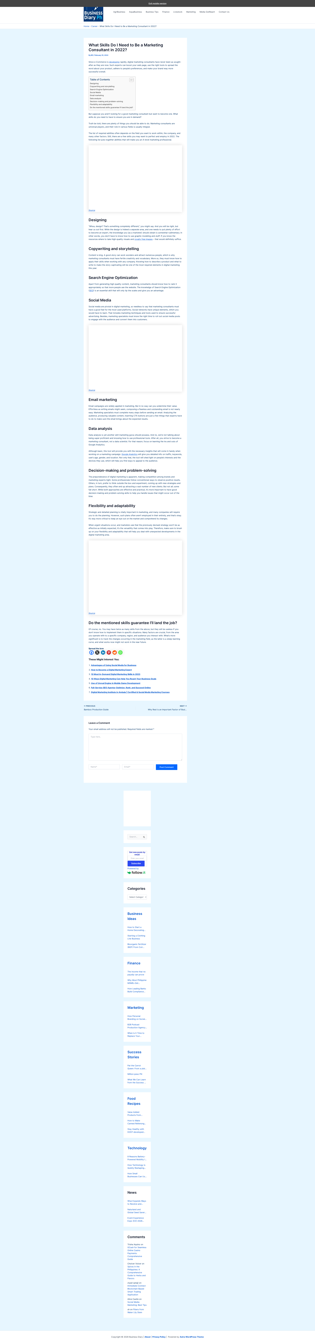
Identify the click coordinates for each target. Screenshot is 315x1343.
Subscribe (136, 863)
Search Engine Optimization (102, 89)
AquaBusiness (135, 12)
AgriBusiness (119, 12)
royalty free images (143, 239)
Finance (165, 12)
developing (114, 62)
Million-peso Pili (134, 1074)
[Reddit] (114, 652)
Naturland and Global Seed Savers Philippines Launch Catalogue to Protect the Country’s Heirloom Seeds (136, 1211)
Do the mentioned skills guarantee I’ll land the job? (111, 107)
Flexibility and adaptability (101, 104)
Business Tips (152, 12)
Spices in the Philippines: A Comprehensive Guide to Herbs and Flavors (136, 1272)
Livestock (177, 12)
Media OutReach (207, 12)
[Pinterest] (108, 652)
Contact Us (224, 12)
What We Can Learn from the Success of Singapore (136, 1081)
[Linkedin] (103, 652)
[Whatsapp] (120, 652)
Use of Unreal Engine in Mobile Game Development (115, 683)
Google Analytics (129, 454)
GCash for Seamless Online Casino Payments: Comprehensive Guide (136, 1253)
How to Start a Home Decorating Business (135, 929)
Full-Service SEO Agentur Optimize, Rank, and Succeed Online (121, 687)
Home (86, 26)
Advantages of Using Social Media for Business (113, 665)
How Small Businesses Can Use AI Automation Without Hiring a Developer (136, 1175)
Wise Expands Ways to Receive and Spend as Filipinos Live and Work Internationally (136, 1202)
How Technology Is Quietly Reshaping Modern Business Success (136, 1166)
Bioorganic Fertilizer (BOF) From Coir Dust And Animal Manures (136, 946)
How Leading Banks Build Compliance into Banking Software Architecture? (136, 990)
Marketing (191, 12)
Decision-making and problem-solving (106, 101)
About (147, 1337)
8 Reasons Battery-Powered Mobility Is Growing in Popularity (136, 1158)
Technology (137, 1148)
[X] (97, 652)
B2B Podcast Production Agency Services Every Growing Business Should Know (136, 1026)
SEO (91, 290)
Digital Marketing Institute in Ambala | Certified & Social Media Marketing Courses (130, 692)
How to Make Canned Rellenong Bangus (135, 1122)
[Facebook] (91, 652)
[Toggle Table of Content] (130, 80)
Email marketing (97, 95)
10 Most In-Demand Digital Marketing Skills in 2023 (115, 674)
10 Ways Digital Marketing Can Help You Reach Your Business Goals (123, 679)
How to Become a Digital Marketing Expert (111, 670)
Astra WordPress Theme (192, 1337)
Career (94, 26)
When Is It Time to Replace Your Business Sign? (135, 1034)
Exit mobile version (157, 3)
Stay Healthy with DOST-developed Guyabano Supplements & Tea (136, 1130)
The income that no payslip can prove (136, 973)
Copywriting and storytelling (102, 86)
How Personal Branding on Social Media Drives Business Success (136, 1017)
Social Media (95, 92)
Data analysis (95, 98)
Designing (94, 83)
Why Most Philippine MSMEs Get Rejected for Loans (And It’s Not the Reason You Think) (136, 982)
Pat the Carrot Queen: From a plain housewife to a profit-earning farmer (136, 1067)
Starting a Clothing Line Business (136, 937)
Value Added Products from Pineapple (134, 1113)
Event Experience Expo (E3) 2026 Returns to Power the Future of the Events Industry (135, 1219)
